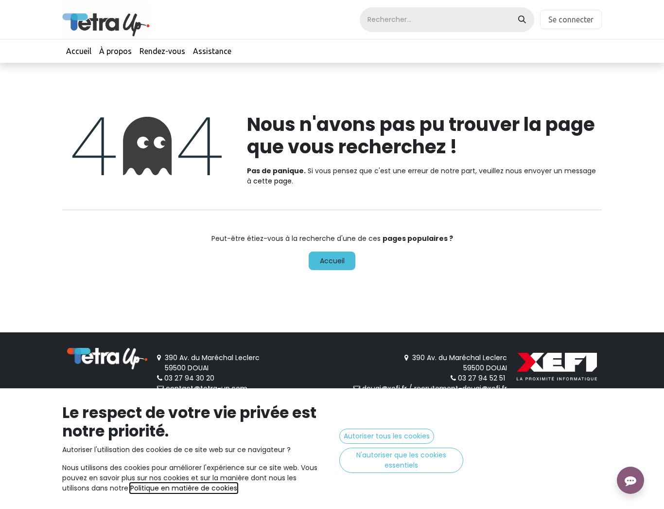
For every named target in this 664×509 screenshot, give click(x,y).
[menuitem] (78, 51)
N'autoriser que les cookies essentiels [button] (401, 460)
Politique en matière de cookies (183, 488)
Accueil (332, 261)
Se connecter (571, 19)
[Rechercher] (522, 19)
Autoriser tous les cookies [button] (387, 436)
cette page (272, 181)
